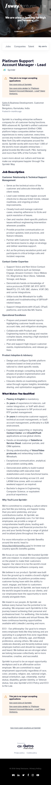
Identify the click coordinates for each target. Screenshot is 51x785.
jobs (8, 46)
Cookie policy (32, 753)
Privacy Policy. (36, 769)
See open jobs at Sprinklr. (20, 85)
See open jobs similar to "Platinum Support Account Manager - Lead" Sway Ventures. (27, 91)
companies (20, 46)
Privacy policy (19, 753)
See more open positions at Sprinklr (25, 728)
